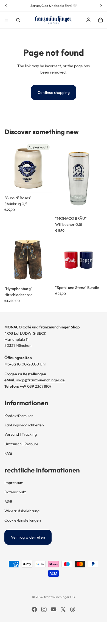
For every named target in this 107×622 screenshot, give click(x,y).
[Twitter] (63, 609)
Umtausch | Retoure (21, 443)
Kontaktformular (18, 415)
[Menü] (6, 20)
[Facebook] (34, 609)
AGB (8, 501)
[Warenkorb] (100, 20)
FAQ (8, 453)
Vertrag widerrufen (28, 537)
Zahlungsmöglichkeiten (24, 425)
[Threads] (72, 609)
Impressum (13, 482)
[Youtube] (53, 609)
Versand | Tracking (20, 434)
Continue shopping (54, 92)
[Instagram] (44, 609)
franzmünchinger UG (59, 597)
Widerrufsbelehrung (22, 510)
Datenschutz (15, 491)
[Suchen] (18, 20)
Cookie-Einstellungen (22, 520)
